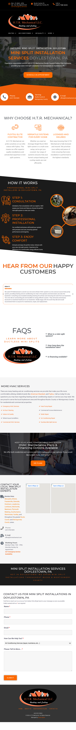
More (50, 33)
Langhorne (15, 504)
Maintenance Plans (40, 708)
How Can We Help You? (14, 638)
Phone (7, 617)
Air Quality (39, 33)
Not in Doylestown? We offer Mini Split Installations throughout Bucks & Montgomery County (38, 577)
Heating (11, 33)
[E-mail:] (55, 97)
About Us (28, 708)
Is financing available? (57, 357)
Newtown (8, 509)
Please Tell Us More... (13, 649)
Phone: (12, 96)
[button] (3, 294)
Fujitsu (51, 394)
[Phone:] (4, 97)
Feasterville (9, 501)
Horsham (8, 504)
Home (20, 708)
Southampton (16, 512)
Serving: (38, 95)
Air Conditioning (25, 33)
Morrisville (15, 507)
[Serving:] (30, 97)
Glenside (16, 501)
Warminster (9, 514)
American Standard (38, 394)
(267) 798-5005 (62, 5)
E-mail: (63, 96)
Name (7, 606)
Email (7, 628)
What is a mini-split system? (55, 335)
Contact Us (53, 708)
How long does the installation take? (55, 346)
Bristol (14, 499)
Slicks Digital (41, 717)
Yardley (15, 514)
